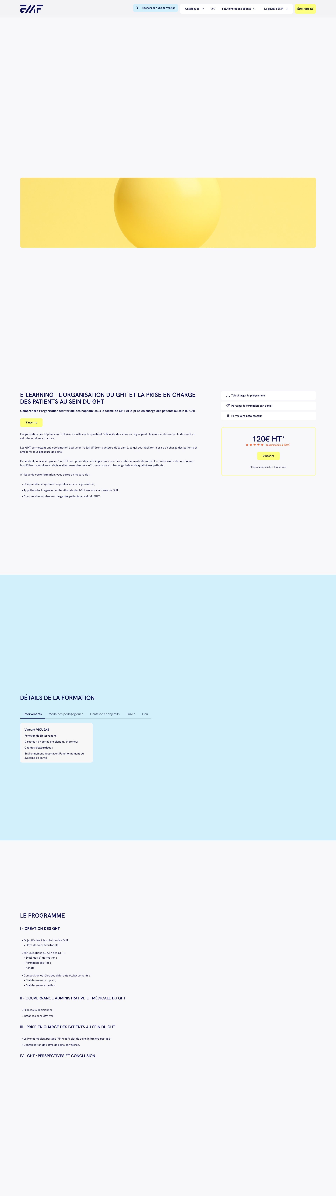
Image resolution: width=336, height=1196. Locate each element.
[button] (195, 9)
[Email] (268, 406)
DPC (213, 8)
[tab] (32, 714)
